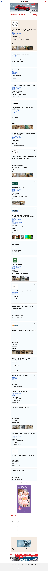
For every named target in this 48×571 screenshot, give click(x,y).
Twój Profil (35, 564)
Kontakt (26, 564)
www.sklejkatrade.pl (16, 465)
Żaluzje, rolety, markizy (15, 223)
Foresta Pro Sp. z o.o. (18, 187)
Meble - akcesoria (15, 292)
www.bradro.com (15, 121)
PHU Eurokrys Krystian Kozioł (20, 407)
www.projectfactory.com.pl (17, 65)
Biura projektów (14, 56)
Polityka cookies (27, 567)
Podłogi (13, 34)
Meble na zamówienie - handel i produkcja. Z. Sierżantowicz (21, 359)
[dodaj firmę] (34, 15)
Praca (23, 564)
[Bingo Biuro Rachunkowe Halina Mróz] (24, 543)
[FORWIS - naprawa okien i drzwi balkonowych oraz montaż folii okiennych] (15, 211)
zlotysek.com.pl (15, 41)
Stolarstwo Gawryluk (18, 470)
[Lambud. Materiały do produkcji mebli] (15, 286)
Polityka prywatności (21, 567)
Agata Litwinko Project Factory (21, 54)
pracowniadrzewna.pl (16, 444)
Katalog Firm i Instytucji (18, 12)
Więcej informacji (15, 550)
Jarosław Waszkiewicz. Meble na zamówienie (21, 243)
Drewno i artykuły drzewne (16, 33)
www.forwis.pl (15, 230)
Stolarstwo (31, 12)
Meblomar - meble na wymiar (20, 375)
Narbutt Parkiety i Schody (19, 391)
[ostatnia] (26, 482)
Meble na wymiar (14, 73)
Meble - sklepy (14, 333)
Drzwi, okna (14, 218)
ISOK (32, 564)
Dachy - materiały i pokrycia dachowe (18, 111)
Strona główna (12, 12)
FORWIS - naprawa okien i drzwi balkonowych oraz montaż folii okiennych (24, 215)
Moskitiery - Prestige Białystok (15, 521)
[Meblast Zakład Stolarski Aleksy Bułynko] (15, 325)
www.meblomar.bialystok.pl (17, 386)
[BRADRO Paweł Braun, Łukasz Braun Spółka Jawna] (15, 103)
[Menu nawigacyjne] (46, 1)
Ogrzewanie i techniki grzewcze (17, 219)
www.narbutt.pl (15, 402)
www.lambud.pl (15, 301)
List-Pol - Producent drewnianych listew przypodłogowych (23, 307)
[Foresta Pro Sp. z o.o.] (15, 183)
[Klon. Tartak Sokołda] (15, 260)
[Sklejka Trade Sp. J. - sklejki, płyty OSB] (15, 451)
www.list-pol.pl (15, 319)
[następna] (24, 482)
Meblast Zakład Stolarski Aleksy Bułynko (24, 330)
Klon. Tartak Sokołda (18, 264)
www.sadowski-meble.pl (17, 80)
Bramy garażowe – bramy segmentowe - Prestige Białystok (20, 525)
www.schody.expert (16, 422)
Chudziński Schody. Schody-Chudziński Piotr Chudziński (23, 134)
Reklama (16, 564)
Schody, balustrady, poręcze (16, 55)
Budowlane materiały (15, 88)
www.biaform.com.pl (16, 96)
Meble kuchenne (14, 72)
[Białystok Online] (24, 1)
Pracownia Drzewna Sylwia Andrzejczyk (23, 433)
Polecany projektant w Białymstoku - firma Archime (19, 533)
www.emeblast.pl (15, 346)
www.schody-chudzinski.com (18, 145)
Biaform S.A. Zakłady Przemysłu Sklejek (23, 85)
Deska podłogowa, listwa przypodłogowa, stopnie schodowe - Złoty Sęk (24, 30)
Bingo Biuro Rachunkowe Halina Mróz (21, 549)
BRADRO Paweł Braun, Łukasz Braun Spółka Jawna (22, 108)
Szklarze (13, 221)
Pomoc (29, 564)
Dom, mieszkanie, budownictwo (26, 12)
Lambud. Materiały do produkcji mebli (23, 291)
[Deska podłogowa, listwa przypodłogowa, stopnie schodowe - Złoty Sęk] (15, 152)
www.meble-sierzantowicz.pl (18, 370)
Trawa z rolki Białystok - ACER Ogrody (17, 529)
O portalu (12, 564)
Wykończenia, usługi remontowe (17, 222)
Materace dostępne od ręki (15, 517)
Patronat (19, 564)
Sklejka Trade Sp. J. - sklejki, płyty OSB (23, 455)
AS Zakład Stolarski (17, 70)
